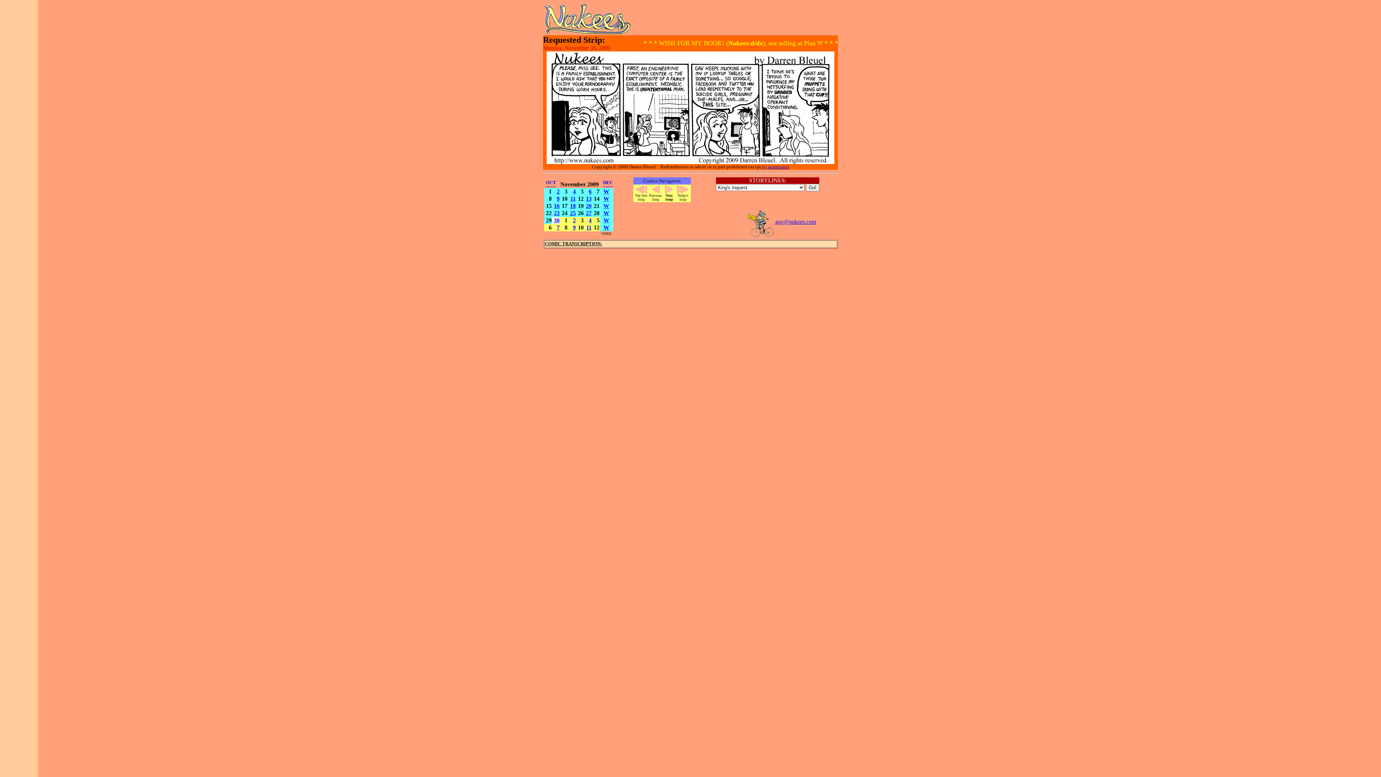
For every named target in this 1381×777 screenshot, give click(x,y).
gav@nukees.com (795, 222)
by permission (775, 166)
